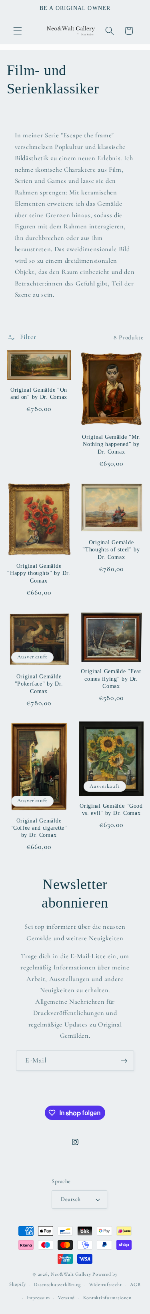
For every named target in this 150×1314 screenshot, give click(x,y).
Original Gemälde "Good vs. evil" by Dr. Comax (111, 809)
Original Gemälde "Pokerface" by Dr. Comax (39, 683)
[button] (17, 30)
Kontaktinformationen (107, 1297)
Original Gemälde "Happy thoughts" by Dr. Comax (38, 573)
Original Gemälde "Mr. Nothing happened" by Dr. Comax (111, 444)
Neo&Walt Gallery (71, 1274)
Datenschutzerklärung (57, 1284)
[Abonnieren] (124, 1060)
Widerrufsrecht (105, 1284)
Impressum (38, 1297)
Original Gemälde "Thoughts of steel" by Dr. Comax (111, 549)
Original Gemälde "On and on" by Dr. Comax (38, 393)
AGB (135, 1284)
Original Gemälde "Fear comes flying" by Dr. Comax (111, 678)
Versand (66, 1297)
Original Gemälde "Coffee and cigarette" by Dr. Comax (38, 827)
